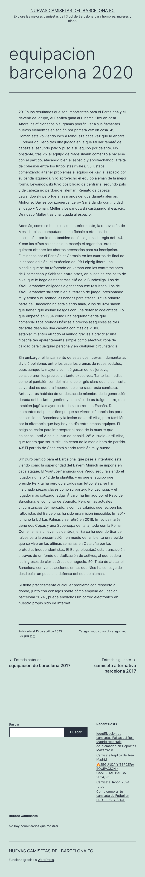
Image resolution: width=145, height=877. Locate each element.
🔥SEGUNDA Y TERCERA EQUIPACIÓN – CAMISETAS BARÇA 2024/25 (115, 771)
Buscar (14, 724)
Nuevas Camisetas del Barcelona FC (72, 10)
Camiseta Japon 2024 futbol (112, 784)
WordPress (46, 860)
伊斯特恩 (29, 636)
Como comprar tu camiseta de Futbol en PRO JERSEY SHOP (112, 796)
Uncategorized (116, 631)
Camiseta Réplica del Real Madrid (115, 757)
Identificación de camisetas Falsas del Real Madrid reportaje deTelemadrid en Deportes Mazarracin (116, 742)
